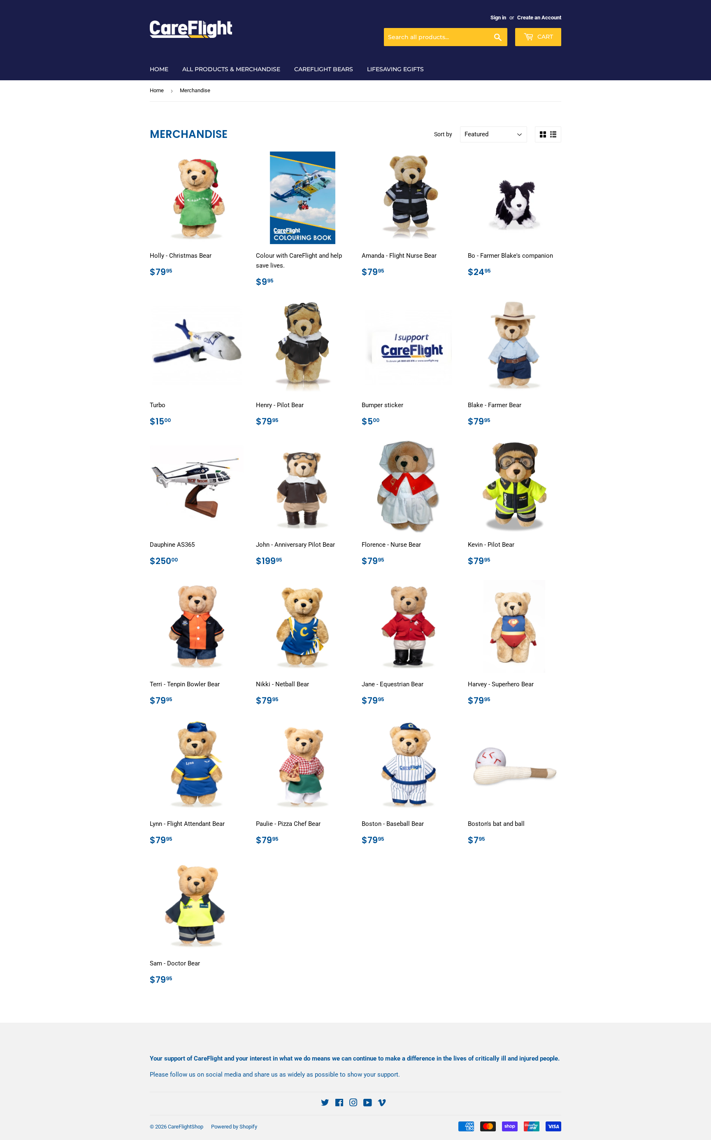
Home (159, 69)
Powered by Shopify (234, 1127)
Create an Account (539, 17)
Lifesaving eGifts (395, 69)
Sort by (443, 134)
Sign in (498, 17)
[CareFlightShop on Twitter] (325, 1103)
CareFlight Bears (323, 69)
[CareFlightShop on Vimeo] (382, 1103)
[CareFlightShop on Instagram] (353, 1103)
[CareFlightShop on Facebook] (339, 1103)
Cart (544, 36)
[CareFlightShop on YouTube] (367, 1103)
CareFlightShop (185, 1127)
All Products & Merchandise (231, 69)
